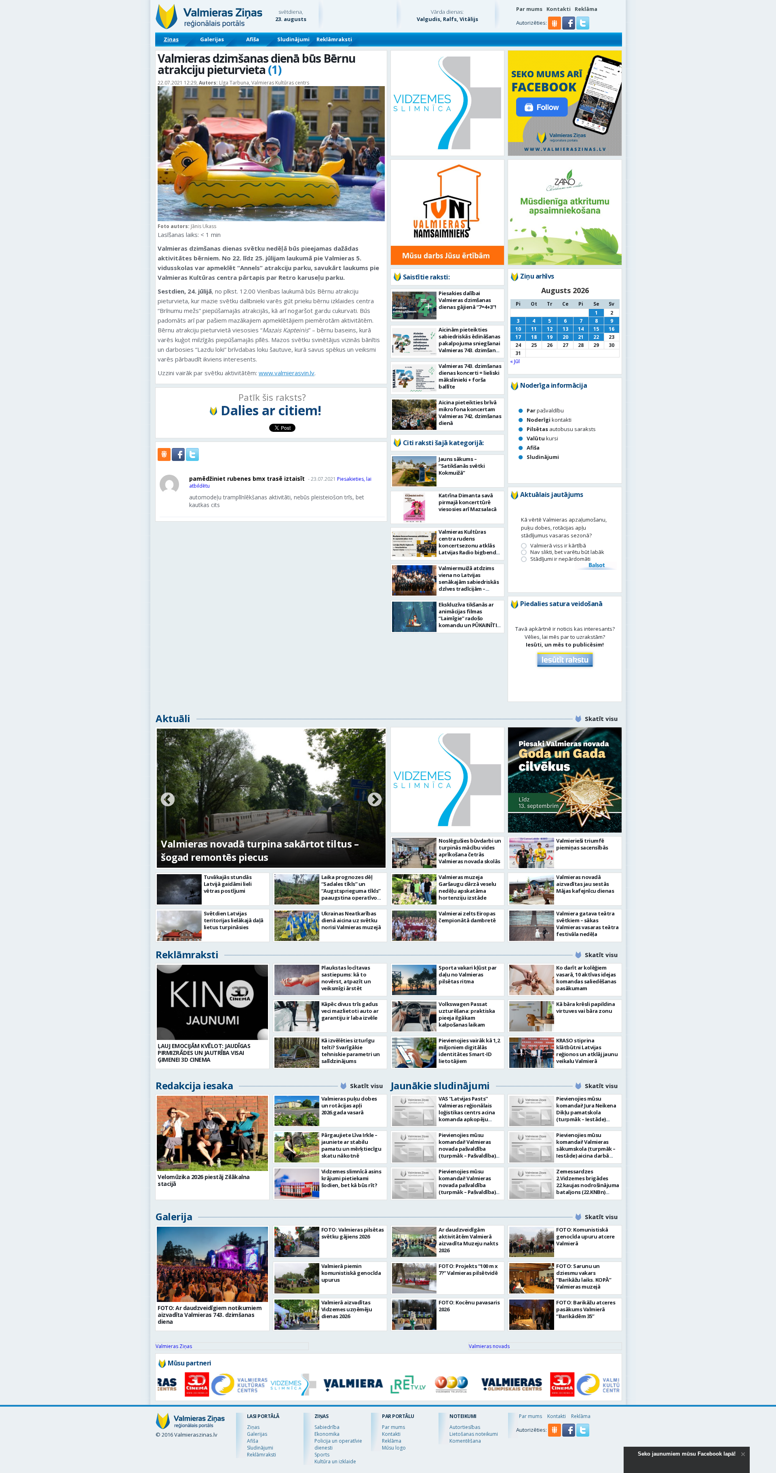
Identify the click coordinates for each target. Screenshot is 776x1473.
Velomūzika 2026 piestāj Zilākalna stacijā (204, 1180)
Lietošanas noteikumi (473, 1434)
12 (549, 328)
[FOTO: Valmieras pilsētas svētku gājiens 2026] (297, 1242)
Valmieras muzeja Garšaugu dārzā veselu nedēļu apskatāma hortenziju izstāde (467, 887)
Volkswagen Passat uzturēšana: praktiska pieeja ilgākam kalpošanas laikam (467, 1014)
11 (534, 328)
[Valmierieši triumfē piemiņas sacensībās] (531, 853)
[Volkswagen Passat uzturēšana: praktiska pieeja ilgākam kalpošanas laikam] (414, 1016)
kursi (542, 438)
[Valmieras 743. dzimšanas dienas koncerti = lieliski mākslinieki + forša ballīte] (414, 378)
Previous (168, 800)
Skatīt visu (601, 718)
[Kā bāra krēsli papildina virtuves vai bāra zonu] (531, 1016)
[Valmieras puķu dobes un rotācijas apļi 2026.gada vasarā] (297, 1111)
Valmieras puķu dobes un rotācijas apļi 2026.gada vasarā (349, 1105)
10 (518, 328)
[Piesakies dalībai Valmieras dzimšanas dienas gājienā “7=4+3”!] (414, 305)
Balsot (596, 565)
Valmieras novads (489, 1346)
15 (596, 328)
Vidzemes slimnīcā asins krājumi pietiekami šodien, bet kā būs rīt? (351, 1178)
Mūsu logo (394, 1447)
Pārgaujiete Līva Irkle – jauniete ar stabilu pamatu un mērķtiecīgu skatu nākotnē (351, 1145)
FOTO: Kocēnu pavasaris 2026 (469, 1306)
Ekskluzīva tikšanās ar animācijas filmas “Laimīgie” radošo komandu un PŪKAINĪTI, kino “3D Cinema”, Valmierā (468, 621)
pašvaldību (545, 410)
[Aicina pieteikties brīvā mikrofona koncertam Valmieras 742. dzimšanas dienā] (414, 414)
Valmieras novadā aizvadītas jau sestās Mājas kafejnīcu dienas (585, 883)
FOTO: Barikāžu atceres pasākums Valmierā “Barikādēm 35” (585, 1309)
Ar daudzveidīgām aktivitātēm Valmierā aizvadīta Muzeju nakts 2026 (468, 1240)
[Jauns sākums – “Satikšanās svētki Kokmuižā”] (414, 471)
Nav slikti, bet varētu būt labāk (567, 552)
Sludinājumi (293, 39)
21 (581, 337)
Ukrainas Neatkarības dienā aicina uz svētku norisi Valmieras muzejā (351, 920)
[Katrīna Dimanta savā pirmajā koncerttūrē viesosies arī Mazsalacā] (414, 507)
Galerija (174, 1216)
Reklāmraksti (334, 39)
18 (534, 337)
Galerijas (212, 39)
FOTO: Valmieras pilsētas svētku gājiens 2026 (352, 1233)
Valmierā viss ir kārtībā (558, 545)
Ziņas (171, 39)
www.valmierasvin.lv (286, 373)
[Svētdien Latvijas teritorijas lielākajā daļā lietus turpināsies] (179, 925)
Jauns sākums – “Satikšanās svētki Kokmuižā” (462, 465)
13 (565, 328)
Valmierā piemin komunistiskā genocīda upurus (351, 1272)
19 (549, 337)
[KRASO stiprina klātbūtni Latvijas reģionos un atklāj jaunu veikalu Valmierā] (531, 1052)
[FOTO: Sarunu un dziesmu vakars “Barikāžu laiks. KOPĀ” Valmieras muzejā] (531, 1278)
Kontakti (558, 9)
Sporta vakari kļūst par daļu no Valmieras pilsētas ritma (468, 974)
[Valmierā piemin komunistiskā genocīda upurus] (297, 1278)
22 (596, 337)
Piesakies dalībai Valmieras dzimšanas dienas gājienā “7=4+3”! (467, 300)
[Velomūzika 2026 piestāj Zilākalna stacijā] (212, 1133)
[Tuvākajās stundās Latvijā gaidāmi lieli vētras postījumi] (179, 889)
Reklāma (586, 9)
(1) (274, 69)
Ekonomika (327, 1434)
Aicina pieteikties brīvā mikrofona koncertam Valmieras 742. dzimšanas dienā (470, 413)
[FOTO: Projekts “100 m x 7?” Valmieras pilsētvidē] (414, 1278)
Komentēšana (465, 1440)
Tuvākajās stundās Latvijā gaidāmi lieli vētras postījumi (228, 883)
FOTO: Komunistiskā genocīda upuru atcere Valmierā (585, 1236)
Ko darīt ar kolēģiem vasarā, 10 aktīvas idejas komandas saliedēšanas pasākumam (586, 978)
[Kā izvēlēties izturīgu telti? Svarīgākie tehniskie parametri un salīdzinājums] (297, 1052)
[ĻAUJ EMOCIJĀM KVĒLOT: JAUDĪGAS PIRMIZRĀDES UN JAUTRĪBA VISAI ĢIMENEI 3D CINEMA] (212, 1002)
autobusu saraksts (561, 429)
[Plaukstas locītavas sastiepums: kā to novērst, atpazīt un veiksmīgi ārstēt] (297, 980)
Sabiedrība (327, 1427)
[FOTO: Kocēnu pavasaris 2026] (414, 1314)
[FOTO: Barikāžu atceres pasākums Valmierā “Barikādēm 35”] (531, 1314)
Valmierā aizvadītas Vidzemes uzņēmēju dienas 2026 (346, 1309)
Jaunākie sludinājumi (440, 1085)
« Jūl (515, 361)
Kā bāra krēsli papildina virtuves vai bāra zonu (585, 1007)
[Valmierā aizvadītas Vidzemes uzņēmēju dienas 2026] (297, 1314)
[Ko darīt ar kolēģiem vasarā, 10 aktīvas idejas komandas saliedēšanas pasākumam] (531, 980)
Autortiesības (464, 1427)
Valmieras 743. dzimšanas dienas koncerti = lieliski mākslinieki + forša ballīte (470, 376)
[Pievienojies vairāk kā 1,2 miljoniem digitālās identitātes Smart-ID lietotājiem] (414, 1052)
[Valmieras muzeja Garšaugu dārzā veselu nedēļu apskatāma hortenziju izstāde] (414, 889)
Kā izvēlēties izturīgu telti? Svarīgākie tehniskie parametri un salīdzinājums (350, 1051)
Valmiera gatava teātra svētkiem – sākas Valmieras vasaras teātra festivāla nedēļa (587, 924)
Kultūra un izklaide (335, 1461)
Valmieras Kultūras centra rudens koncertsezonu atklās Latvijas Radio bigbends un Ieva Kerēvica (469, 545)
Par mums (529, 9)
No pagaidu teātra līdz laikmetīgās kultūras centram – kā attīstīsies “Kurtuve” (263, 850)
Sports (321, 1454)
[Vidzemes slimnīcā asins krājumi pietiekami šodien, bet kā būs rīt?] (297, 1183)
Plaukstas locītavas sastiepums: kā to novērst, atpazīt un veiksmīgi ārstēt (346, 978)
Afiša (252, 39)
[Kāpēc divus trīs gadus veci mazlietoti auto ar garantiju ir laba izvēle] (297, 1016)
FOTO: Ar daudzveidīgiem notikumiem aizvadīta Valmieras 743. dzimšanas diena (209, 1314)
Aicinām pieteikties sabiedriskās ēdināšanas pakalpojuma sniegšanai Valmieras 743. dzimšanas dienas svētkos (470, 343)
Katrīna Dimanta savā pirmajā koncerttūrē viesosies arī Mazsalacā (468, 502)
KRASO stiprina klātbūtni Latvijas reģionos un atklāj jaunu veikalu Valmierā (587, 1051)
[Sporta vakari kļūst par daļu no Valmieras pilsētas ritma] (414, 980)
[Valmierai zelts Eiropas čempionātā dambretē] (414, 925)
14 (581, 328)
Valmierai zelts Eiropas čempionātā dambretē (467, 917)
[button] (569, 27)
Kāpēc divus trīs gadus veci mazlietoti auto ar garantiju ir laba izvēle (350, 1010)
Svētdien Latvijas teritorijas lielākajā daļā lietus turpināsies (234, 920)
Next (375, 800)
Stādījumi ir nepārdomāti (560, 559)
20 (565, 337)
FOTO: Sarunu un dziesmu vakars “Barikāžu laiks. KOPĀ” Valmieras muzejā (583, 1276)
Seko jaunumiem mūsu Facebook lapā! (687, 1454)
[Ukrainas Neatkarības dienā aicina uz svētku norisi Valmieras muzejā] (297, 925)
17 (518, 337)
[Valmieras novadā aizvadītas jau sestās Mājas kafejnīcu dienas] (531, 889)
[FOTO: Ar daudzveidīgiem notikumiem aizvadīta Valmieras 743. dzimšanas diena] (212, 1264)
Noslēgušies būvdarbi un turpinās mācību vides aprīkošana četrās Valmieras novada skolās (470, 851)
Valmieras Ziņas (174, 1346)
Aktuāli (173, 718)
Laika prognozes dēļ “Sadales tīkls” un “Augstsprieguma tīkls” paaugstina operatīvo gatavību (351, 890)
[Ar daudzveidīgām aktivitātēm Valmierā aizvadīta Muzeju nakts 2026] (414, 1242)
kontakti (549, 419)
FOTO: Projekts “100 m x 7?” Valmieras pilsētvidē (468, 1269)
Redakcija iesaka (194, 1085)
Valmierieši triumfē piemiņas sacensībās (582, 844)
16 (611, 328)
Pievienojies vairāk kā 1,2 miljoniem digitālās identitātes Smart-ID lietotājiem (469, 1051)
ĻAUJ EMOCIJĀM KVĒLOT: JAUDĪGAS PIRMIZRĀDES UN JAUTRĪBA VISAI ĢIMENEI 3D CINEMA (204, 1052)
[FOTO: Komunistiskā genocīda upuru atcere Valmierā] (531, 1242)
